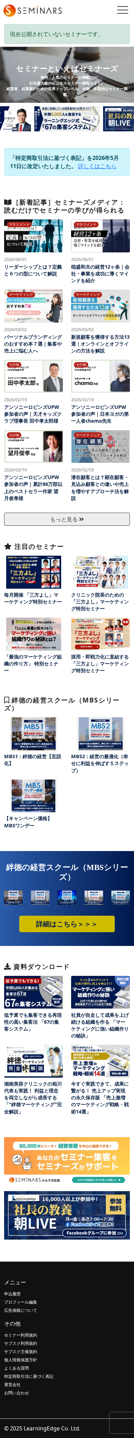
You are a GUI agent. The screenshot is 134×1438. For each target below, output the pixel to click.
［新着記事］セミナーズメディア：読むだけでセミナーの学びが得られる (64, 206)
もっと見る (64, 519)
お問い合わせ (16, 1393)
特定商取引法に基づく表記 (29, 1376)
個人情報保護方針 (20, 1360)
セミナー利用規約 (20, 1335)
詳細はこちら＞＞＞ (67, 924)
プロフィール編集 (20, 1302)
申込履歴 (12, 1294)
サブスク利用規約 (20, 1343)
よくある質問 (16, 1368)
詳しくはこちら (97, 166)
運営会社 (12, 1384)
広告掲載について (20, 1310)
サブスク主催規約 (20, 1351)
